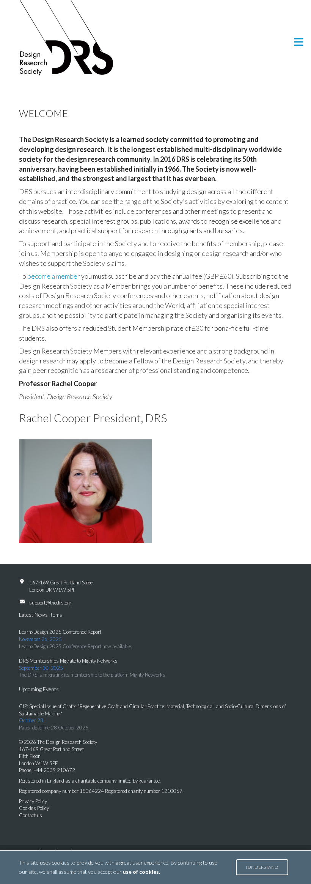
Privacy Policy (33, 801)
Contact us (30, 815)
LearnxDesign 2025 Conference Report (60, 632)
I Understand (262, 867)
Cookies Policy (34, 808)
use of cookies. (141, 871)
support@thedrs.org (50, 603)
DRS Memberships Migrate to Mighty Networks (68, 661)
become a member (53, 276)
